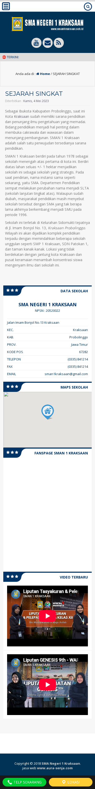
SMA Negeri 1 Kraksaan (61, 763)
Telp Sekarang (27, 782)
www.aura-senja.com (55, 768)
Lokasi (73, 782)
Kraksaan (21, 116)
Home (44, 73)
